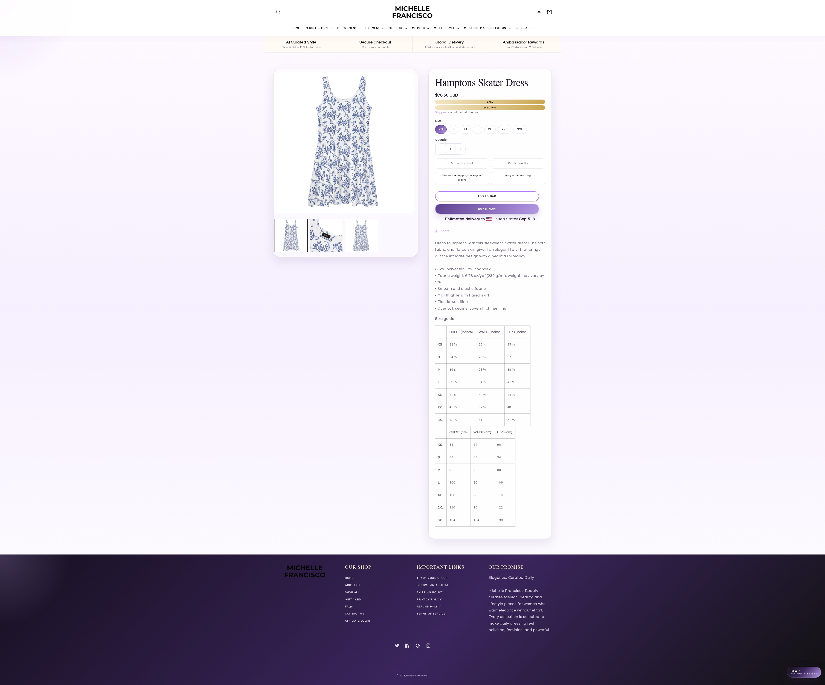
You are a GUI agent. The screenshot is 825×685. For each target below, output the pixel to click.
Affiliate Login (357, 620)
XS (441, 129)
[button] (278, 12)
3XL (520, 129)
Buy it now (487, 208)
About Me (353, 585)
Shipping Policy (430, 592)
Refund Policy (429, 606)
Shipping (441, 112)
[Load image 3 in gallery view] (361, 235)
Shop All (352, 592)
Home (349, 578)
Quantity (441, 139)
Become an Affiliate (434, 585)
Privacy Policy (429, 599)
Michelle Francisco (417, 675)
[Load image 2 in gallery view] (326, 235)
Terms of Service (431, 613)
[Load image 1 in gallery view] (291, 235)
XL (490, 129)
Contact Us (354, 613)
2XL (505, 129)
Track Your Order (432, 578)
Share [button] (444, 231)
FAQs (349, 606)
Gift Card (353, 599)
